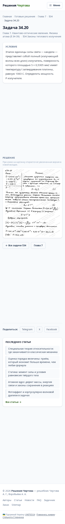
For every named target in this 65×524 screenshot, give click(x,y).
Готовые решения (24, 16)
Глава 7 (42, 16)
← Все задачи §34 (16, 245)
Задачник (49, 500)
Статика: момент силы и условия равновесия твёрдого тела (27, 373)
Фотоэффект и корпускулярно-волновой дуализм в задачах (31, 393)
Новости (29, 500)
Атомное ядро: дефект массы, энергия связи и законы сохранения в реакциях (31, 383)
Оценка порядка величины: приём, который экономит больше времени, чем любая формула (32, 362)
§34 (51, 16)
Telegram (27, 329)
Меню (56, 5)
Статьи (18, 500)
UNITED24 (30, 514)
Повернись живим (45, 514)
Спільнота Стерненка (13, 517)
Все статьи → (13, 402)
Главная (7, 16)
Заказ (6, 504)
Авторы (7, 500)
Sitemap (16, 504)
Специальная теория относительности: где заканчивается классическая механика (33, 350)
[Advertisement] (32, 119)
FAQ (39, 500)
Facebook (51, 329)
